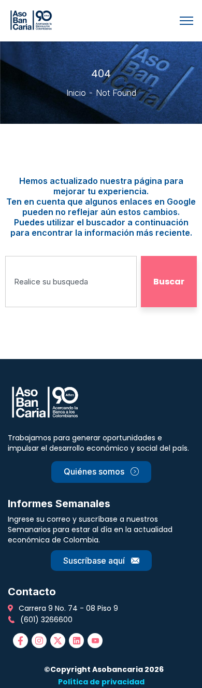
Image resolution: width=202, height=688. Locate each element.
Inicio (76, 93)
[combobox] (71, 281)
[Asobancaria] (33, 20)
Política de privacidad (101, 682)
